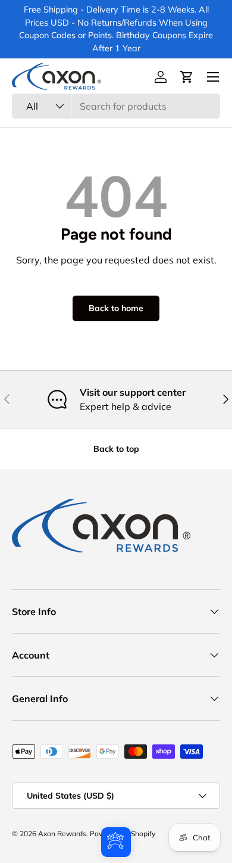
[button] (187, 77)
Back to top (116, 448)
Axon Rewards (62, 833)
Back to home (116, 308)
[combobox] (116, 106)
